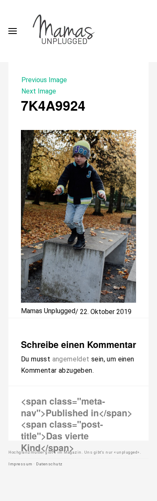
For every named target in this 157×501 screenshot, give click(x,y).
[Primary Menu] (12, 31)
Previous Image (44, 80)
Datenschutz (49, 464)
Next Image (38, 91)
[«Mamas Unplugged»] (64, 31)
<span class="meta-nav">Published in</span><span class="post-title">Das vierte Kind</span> (76, 424)
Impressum (20, 464)
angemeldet (71, 359)
